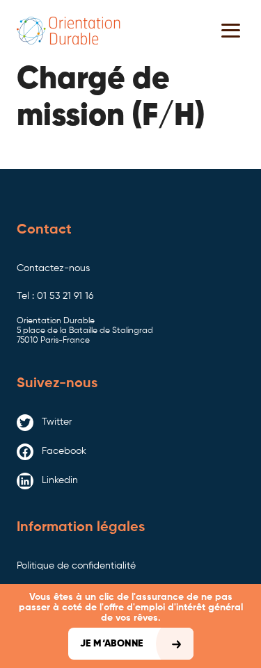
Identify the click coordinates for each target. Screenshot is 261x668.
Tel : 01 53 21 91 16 (55, 296)
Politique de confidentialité (76, 566)
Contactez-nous (53, 268)
